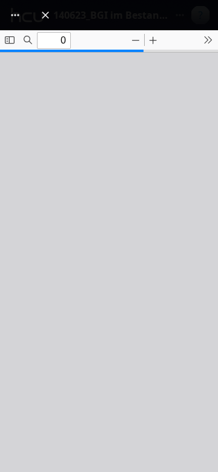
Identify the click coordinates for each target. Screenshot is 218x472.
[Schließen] (45, 15)
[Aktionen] (15, 15)
